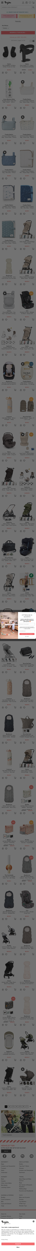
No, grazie (27, 636)
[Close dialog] (35, 613)
